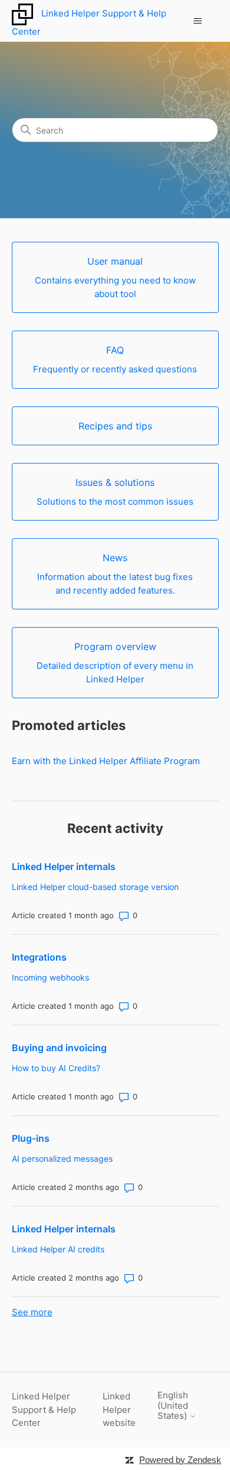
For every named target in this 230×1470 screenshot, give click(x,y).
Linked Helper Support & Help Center (44, 1409)
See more (32, 1312)
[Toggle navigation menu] (198, 21)
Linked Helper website (119, 1409)
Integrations (39, 957)
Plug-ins (31, 1138)
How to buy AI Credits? (56, 1068)
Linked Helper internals (64, 866)
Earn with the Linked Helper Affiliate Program (106, 760)
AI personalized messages (62, 1159)
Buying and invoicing (59, 1048)
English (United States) (173, 1405)
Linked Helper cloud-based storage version (95, 887)
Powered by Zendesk (180, 1460)
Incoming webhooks (50, 977)
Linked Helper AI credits (58, 1249)
